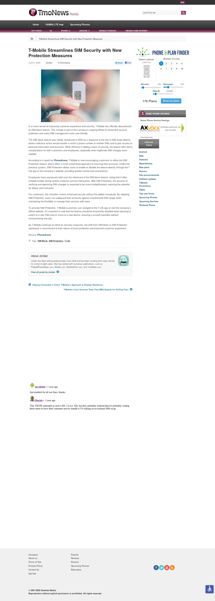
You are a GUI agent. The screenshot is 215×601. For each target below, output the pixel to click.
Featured (143, 159)
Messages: (173, 84)
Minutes (145, 84)
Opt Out (32, 573)
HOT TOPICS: (36, 30)
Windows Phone (147, 205)
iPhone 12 (65, 30)
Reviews (75, 558)
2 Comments (64, 62)
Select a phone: (146, 60)
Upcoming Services (148, 201)
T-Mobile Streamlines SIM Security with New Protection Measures (75, 53)
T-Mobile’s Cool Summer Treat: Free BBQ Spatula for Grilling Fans (98, 289)
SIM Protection (56, 240)
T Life (67, 240)
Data (141, 155)
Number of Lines (171, 59)
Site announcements (149, 174)
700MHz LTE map (54, 24)
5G (51, 30)
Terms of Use (34, 561)
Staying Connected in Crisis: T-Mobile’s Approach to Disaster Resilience (65, 284)
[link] (149, 128)
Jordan (49, 62)
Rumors (143, 171)
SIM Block (43, 240)
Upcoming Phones (80, 24)
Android (143, 151)
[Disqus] (80, 420)
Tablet (142, 189)
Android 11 (84, 30)
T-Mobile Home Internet (136, 30)
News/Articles (145, 163)
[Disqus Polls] (80, 338)
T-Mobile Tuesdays (107, 30)
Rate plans (144, 167)
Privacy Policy (35, 565)
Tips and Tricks (146, 193)
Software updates (147, 178)
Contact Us (33, 569)
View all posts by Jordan (45, 271)
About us (32, 558)
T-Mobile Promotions (145, 184)
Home (36, 24)
